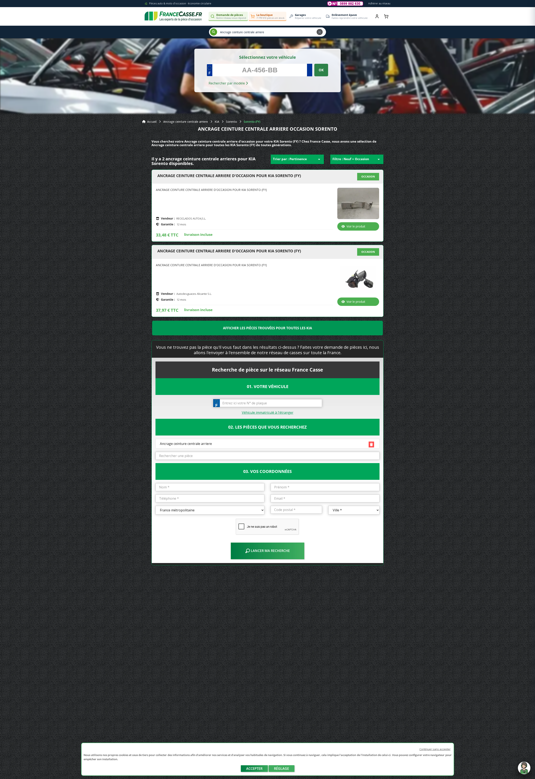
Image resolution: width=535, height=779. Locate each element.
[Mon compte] (377, 16)
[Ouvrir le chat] (524, 770)
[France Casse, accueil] (173, 16)
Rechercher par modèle (227, 83)
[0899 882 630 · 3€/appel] (345, 3)
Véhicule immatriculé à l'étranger (267, 412)
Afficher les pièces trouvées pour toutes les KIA (267, 328)
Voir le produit (355, 226)
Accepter (254, 768)
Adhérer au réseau (379, 3)
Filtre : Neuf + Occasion (356, 159)
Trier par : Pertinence (297, 159)
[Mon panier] (386, 16)
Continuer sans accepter (435, 749)
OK (321, 70)
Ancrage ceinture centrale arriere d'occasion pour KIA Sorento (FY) (229, 176)
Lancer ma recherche (270, 550)
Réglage (281, 768)
